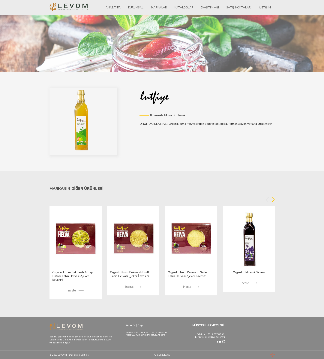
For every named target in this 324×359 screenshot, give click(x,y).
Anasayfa (113, 7)
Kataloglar (183, 7)
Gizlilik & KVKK (162, 354)
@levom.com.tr (217, 336)
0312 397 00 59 (216, 334)
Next (273, 199)
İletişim (265, 7)
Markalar (159, 7)
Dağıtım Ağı (210, 7)
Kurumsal (135, 7)
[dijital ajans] (267, 355)
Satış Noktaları (238, 7)
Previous (267, 199)
